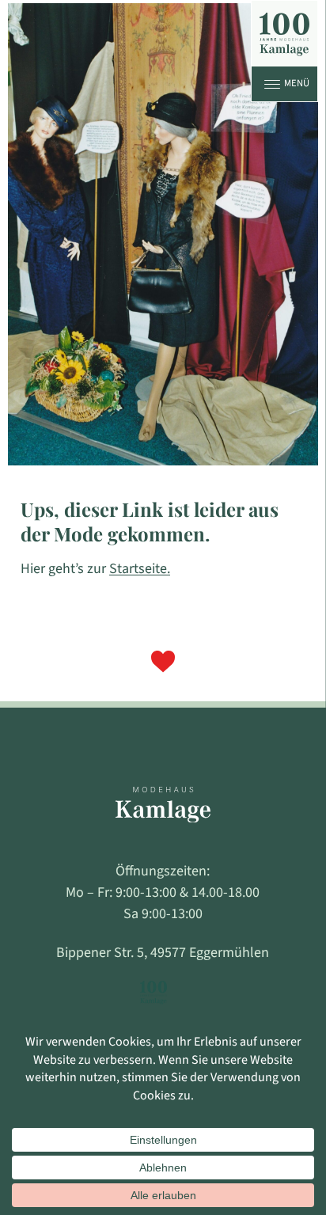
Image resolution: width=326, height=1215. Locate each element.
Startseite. (139, 569)
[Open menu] (272, 83)
